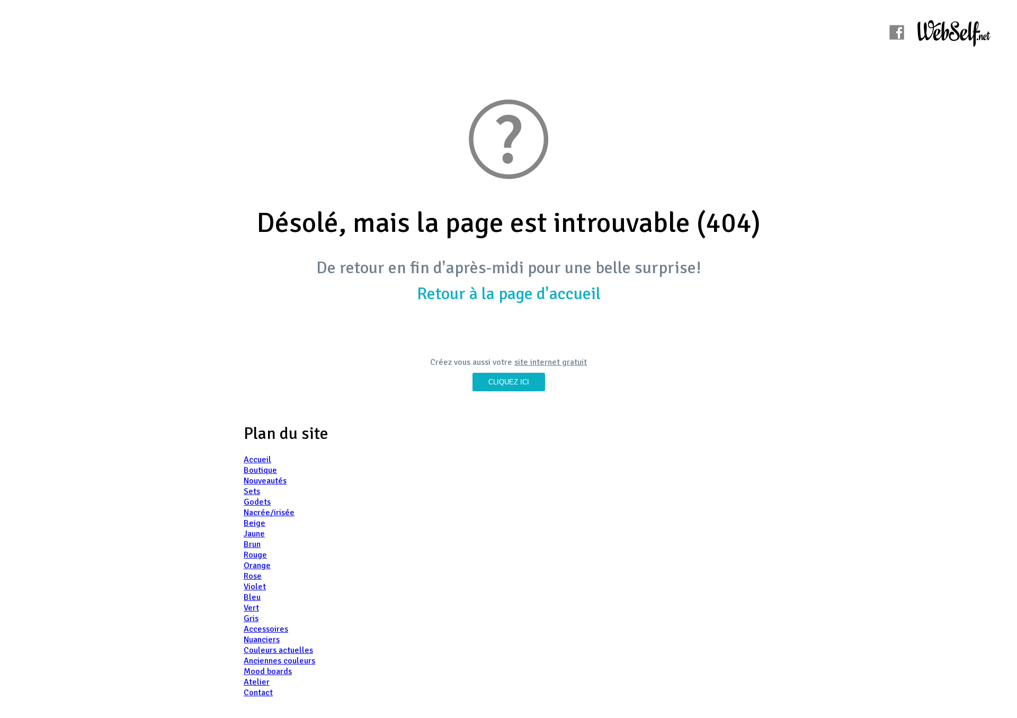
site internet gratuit (550, 362)
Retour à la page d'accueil (509, 293)
